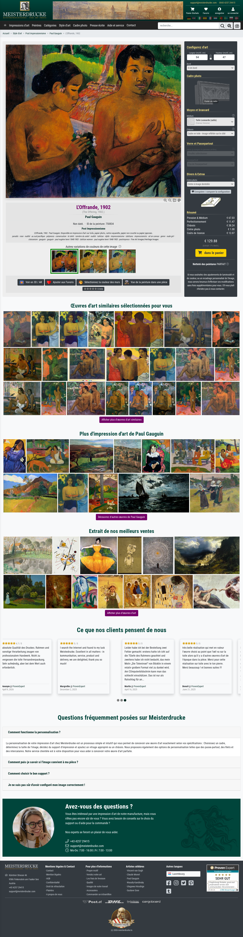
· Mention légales (53, 874)
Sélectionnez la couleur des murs (101, 282)
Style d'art (64, 25)
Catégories (50, 25)
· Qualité (89, 882)
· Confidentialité (52, 882)
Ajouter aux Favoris (62, 282)
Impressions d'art (19, 25)
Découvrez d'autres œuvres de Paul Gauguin (121, 517)
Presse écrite (97, 25)
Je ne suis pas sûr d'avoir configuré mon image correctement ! (46, 785)
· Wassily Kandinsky (135, 882)
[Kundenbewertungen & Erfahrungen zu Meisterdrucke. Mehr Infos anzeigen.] (223, 877)
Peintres (36, 25)
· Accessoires (92, 890)
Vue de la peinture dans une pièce (148, 282)
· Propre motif (92, 870)
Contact (131, 25)
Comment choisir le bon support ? (29, 773)
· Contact (49, 870)
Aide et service (115, 25)
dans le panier (213, 253)
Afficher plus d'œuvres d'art (121, 613)
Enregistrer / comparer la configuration (212, 191)
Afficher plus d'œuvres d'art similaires (121, 419)
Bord (189, 64)
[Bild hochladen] (237, 25)
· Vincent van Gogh (134, 870)
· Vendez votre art (94, 874)
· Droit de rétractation (54, 886)
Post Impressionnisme (35, 33)
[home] (5, 25)
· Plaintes (49, 890)
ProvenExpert (26, 686)
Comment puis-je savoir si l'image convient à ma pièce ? (43, 762)
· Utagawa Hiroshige (135, 886)
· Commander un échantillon (98, 894)
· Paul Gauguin (132, 878)
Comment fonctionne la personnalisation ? (34, 732)
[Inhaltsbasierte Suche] (229, 25)
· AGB (47, 878)
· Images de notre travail (97, 886)
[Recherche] (222, 25)
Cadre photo (80, 25)
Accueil (6, 33)
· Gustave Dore (132, 890)
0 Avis (100, 289)
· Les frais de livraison (95, 878)
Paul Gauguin (56, 33)
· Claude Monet (133, 874)
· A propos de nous (53, 894)
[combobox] (211, 67)
